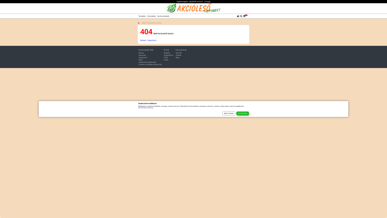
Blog (177, 57)
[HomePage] (193, 8)
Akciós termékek (163, 16)
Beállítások (229, 113)
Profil (166, 57)
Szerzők (179, 53)
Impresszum (143, 57)
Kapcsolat (142, 55)
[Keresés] (241, 16)
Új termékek (151, 16)
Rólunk (141, 53)
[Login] (238, 16)
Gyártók (178, 55)
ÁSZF (141, 60)
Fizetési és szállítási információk (150, 64)
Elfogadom (242, 113)
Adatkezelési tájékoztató (147, 62)
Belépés (143, 40)
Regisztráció (151, 40)
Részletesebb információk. (146, 107)
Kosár (166, 60)
